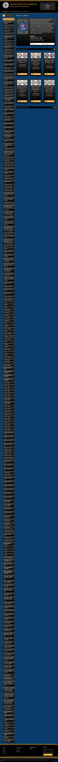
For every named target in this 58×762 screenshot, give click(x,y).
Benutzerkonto (47, 5)
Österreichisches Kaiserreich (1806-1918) (8, 678)
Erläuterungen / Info (33, 747)
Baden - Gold (6, 388)
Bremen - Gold (7, 406)
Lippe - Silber (6, 424)
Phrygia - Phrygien (7, 333)
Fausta (5, 248)
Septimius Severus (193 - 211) (8, 72)
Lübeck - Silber (7, 429)
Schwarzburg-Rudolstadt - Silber (7, 520)
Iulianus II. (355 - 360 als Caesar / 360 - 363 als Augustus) (8, 279)
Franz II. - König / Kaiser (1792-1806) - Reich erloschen (8, 671)
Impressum (4, 753)
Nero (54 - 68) (7, 28)
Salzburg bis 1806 (7, 675)
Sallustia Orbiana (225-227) (8, 104)
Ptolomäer (6, 344)
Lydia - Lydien (7, 317)
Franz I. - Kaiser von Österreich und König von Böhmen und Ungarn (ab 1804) (8, 683)
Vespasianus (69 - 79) (8, 33)
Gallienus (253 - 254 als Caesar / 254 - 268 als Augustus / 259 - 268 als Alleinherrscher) (8, 153)
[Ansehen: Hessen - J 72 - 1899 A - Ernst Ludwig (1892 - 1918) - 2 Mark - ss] (49, 82)
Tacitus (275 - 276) (8, 185)
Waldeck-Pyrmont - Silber (8, 535)
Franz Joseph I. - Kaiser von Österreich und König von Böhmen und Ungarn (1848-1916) (8, 696)
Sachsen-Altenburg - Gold (8, 478)
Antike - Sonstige (7, 365)
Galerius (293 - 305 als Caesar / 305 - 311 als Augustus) (8, 218)
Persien (5, 331)
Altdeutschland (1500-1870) (8, 716)
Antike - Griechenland (8, 299)
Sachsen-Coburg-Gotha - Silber (8, 490)
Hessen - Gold (7, 416)
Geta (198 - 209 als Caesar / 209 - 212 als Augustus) (8, 84)
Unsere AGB (18, 748)
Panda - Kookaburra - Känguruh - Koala (8, 741)
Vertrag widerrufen (48, 754)
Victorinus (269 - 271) (8, 163)
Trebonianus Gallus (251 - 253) (8, 141)
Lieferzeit (17, 750)
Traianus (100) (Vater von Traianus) (8, 47)
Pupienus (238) (7, 117)
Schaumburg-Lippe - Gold (8, 509)
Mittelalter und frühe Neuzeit (8, 368)
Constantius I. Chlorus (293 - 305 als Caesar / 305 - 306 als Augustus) (8, 213)
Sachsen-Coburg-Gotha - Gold (8, 486)
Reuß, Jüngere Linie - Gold (8, 465)
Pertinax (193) (7, 68)
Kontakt (4, 750)
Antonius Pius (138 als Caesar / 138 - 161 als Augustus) (8, 57)
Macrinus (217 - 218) (8, 87)
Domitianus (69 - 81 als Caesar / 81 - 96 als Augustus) (8, 37)
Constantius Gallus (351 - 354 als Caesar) (8, 275)
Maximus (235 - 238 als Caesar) (8, 114)
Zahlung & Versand (19, 747)
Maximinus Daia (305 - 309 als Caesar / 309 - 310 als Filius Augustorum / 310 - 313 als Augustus (8, 229)
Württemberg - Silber (8, 540)
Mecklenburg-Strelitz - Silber (8, 445)
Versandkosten (23, 66)
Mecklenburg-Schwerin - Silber (8, 437)
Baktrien (5, 304)
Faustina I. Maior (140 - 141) (8, 61)
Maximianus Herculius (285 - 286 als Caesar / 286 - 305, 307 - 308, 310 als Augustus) (9, 207)
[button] (36, 44)
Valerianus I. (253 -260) (8, 149)
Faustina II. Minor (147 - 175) (8, 65)
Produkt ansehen (23, 74)
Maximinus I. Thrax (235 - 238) (8, 110)
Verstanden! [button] (55, 760)
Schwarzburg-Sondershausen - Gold (8, 524)
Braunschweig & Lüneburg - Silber (7, 403)
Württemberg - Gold (8, 537)
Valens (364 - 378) (7, 286)
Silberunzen (6, 737)
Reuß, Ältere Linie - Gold (8, 458)
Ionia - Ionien (6, 312)
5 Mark (5, 554)
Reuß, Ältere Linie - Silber (7, 462)
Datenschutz (5, 751)
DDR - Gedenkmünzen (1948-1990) (8, 568)
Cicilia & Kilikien (7, 310)
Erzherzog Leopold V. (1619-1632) (8, 619)
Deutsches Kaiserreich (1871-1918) (8, 380)
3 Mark (5, 552)
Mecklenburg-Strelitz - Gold (8, 441)
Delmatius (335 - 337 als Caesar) (8, 256)
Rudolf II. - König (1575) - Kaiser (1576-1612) (8, 603)
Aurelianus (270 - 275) (8, 178)
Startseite (4, 747)
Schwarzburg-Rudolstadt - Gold (7, 517)
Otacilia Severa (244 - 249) (8, 128)
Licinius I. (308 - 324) (8, 233)
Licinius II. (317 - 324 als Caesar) (9, 236)
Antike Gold (6, 723)
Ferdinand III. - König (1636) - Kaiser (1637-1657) (8, 634)
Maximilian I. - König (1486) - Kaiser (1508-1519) (8, 577)
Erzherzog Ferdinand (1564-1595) (8, 594)
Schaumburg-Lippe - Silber (8, 513)
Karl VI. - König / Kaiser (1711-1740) (8, 650)
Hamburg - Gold (7, 411)
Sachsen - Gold (7, 472)
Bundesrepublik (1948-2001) (8, 564)
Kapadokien (6, 315)
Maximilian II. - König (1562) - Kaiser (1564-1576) (8, 599)
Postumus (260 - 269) (8, 157)
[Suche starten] (4, 15)
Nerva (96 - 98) (7, 41)
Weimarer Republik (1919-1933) (7, 544)
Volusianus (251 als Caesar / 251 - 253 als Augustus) (8, 145)
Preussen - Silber (7, 455)
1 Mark (5, 546)
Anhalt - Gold (6, 382)
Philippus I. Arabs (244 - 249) (9, 124)
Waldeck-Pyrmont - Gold (8, 531)
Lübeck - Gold (7, 427)
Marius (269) (6, 160)
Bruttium (5, 307)
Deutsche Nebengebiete (8, 557)
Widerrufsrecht (18, 751)
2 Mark (5, 549)
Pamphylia (6, 325)
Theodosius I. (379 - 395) (8, 294)
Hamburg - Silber (7, 414)
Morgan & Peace (7, 709)
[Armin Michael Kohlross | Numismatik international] (20, 5)
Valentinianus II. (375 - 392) (8, 290)
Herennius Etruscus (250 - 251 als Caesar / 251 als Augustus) (8, 136)
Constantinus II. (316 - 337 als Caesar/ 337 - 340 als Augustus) (9, 260)
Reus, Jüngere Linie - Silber (8, 469)
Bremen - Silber (7, 408)
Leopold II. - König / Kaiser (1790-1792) (8, 667)
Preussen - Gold (7, 453)
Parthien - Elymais (7, 328)
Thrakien (6, 354)
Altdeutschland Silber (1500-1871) (8, 376)
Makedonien (6, 320)
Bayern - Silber (7, 396)
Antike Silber (6, 725)
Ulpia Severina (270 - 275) (8, 182)
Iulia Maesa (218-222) (8, 95)
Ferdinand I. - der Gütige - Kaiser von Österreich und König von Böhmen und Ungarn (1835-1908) (8, 689)
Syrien (5, 352)
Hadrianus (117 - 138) (8, 50)
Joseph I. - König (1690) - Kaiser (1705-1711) (8, 647)
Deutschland (6, 731)
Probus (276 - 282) (8, 187)
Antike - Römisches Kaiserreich (7, 23)
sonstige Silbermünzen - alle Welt (8, 734)
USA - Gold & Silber (7, 706)
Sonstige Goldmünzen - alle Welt (8, 712)
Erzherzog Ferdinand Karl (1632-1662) (8, 622)
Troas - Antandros (7, 357)
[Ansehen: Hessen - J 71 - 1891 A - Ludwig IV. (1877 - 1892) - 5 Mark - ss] (22, 82)
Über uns (4, 748)
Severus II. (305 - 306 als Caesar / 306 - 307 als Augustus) (8, 223)
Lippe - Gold (6, 422)
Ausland (5, 728)
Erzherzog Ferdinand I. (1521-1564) (8, 586)
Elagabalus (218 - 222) (8, 90)
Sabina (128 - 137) (7, 53)
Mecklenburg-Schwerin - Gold (8, 433)
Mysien (5, 323)
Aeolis (5, 302)
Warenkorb (47, 7)
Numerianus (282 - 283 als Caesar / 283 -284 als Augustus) (8, 194)
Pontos (5, 341)
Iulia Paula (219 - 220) (8, 92)
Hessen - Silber (7, 419)
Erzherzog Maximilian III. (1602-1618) (8, 607)
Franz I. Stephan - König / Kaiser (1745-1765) (8, 654)
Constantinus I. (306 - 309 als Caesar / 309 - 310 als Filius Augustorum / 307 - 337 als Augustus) (8, 241)
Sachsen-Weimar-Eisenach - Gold (7, 501)
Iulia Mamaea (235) (8, 106)
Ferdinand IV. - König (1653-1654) (8, 639)
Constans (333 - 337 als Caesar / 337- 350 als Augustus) (9, 265)
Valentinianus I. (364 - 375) (8, 283)
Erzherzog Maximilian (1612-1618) (8, 615)
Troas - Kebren (7, 362)
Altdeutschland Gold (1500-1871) (8, 372)
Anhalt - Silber (7, 385)
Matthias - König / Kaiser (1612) (9, 611)
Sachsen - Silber (7, 475)
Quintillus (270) (7, 176)
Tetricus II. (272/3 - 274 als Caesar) (8, 169)
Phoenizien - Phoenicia (8, 336)
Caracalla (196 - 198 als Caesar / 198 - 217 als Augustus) (8, 79)
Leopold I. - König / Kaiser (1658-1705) (7, 643)
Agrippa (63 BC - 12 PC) (8, 25)
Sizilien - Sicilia (7, 349)
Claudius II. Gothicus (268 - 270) (8, 173)
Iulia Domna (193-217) (8, 74)
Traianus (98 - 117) (7, 44)
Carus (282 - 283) (7, 190)
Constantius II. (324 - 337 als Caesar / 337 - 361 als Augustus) (8, 270)
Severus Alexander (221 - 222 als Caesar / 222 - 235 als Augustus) (8, 99)
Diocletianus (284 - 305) (9, 203)
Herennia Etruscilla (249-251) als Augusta (9, 132)
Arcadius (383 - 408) (8, 296)
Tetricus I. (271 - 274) (8, 165)
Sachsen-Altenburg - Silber (8, 482)
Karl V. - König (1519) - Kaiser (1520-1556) (8, 582)
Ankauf (31, 748)
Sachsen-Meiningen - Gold (8, 494)
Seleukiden (6, 346)
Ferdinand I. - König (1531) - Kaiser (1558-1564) (8, 590)
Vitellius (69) (6, 31)
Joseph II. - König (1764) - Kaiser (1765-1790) (9, 663)
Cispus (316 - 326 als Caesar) (8, 252)
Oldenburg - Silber (7, 450)
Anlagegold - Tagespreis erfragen (9, 720)
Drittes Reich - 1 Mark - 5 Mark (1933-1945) (8, 560)
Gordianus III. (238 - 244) (8, 120)
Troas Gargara (7, 359)
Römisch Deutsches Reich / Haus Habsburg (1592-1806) (8, 572)
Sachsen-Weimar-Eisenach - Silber (7, 505)
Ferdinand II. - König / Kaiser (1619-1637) (8, 630)
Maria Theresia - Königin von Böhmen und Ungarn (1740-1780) (8, 659)
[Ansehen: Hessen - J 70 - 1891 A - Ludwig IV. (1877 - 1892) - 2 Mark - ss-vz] (36, 55)
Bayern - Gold (6, 393)
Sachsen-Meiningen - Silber (8, 497)
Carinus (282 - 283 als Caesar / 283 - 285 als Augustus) (8, 199)
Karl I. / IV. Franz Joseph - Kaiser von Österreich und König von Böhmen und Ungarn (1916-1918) (8, 702)
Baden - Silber (7, 390)
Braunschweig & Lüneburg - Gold (7, 399)
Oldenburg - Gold (7, 447)
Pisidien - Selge (7, 338)
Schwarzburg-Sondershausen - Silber (8, 528)
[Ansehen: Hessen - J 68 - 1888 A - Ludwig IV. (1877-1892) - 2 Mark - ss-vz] (22, 55)
